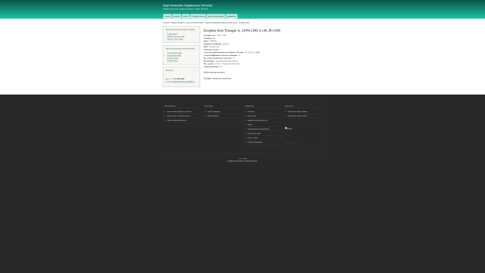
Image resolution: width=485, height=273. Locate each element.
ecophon (177, 16)
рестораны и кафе (254, 133)
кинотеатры (252, 116)
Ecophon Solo (244, 22)
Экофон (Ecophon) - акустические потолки (187, 22)
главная (167, 16)
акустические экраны (216, 16)
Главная (166, 22)
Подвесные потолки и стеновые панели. (242, 161)
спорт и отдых (253, 137)
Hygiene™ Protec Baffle (175, 39)
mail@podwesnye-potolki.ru (183, 81)
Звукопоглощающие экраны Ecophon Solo (221, 22)
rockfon (185, 16)
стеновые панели (198, 16)
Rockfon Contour (172, 58)
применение (231, 16)
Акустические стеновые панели (178, 116)
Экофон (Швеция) (213, 111)
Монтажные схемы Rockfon (297, 116)
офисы (250, 124)
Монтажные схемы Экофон (297, 111)
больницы (251, 111)
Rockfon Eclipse (172, 61)
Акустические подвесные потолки (187, 5)
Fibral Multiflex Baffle (174, 53)
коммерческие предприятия (258, 120)
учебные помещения (255, 142)
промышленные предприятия (258, 129)
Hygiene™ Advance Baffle (176, 36)
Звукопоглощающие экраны (177, 120)
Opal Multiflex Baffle (174, 55)
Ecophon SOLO (172, 34)
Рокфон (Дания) (213, 116)
